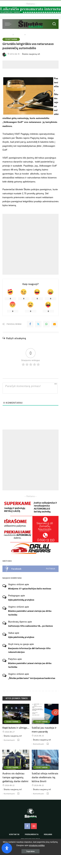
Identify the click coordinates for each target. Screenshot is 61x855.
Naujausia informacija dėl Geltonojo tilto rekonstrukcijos (29, 650)
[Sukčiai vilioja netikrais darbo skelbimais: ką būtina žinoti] (45, 760)
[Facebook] (30, 324)
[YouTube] (34, 826)
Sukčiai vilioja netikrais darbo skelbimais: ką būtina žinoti (45, 777)
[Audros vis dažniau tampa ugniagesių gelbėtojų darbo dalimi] (15, 760)
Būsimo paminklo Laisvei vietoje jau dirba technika (29, 612)
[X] (38, 324)
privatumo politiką (37, 845)
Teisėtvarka (11, 39)
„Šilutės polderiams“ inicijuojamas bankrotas (31, 678)
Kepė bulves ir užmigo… (15, 728)
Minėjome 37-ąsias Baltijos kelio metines (29, 588)
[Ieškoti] (54, 24)
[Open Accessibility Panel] (7, 848)
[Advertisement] (31, 65)
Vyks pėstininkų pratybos (21, 599)
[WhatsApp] (46, 324)
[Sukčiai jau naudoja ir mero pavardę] (45, 714)
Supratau (30, 851)
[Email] (54, 324)
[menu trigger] (9, 24)
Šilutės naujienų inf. (31, 54)
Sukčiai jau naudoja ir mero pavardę (44, 729)
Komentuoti (9, 740)
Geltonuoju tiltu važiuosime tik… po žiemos (30, 625)
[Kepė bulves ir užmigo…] (15, 714)
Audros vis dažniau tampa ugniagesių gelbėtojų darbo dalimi (15, 777)
